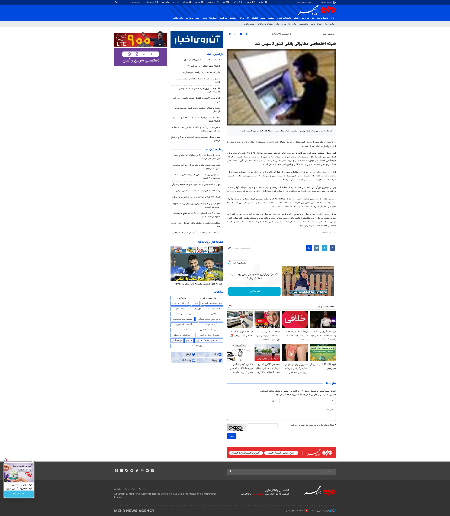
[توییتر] (137, 471)
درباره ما (143, 489)
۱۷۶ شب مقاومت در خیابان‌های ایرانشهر (202, 60)
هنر (312, 18)
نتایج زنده (166, 2)
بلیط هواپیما (181, 330)
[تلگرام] (152, 471)
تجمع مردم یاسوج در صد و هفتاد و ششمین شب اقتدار (198, 80)
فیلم (197, 18)
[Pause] (285, 293)
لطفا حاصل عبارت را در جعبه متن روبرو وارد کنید (313, 425)
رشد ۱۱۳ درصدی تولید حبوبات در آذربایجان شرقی (198, 191)
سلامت (271, 18)
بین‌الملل (223, 18)
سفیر (196, 303)
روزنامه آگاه (197, 345)
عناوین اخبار (329, 24)
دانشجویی (304, 24)
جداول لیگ (150, 2)
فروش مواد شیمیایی (182, 319)
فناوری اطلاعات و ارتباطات (268, 24)
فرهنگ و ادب (322, 18)
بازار (248, 18)
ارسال (231, 436)
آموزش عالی (316, 24)
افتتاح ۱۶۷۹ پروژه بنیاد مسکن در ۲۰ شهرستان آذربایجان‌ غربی (199, 90)
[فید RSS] (126, 471)
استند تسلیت (180, 308)
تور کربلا (197, 308)
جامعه (263, 18)
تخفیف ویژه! (19, 494)
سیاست (232, 18)
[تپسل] (230, 263)
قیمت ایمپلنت (211, 324)
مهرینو (189, 340)
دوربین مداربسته (184, 314)
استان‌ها (213, 18)
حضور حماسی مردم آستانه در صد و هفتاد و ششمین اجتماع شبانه (196, 119)
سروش (249, 2)
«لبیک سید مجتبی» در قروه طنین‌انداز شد (201, 72)
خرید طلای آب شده (180, 303)
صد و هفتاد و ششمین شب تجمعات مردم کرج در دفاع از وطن (195, 139)
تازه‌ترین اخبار (215, 54)
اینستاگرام (211, 2)
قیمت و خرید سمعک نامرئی (208, 340)
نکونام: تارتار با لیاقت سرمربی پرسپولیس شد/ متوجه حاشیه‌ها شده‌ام (196, 205)
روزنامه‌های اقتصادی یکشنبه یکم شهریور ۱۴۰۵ (198, 284)
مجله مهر (189, 18)
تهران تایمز (177, 340)
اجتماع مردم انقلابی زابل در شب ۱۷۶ (203, 66)
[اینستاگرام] (142, 471)
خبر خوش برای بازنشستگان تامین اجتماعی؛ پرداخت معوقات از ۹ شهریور (197, 176)
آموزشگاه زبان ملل (182, 335)
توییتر (197, 2)
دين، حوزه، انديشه (301, 18)
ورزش (241, 18)
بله (224, 2)
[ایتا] (116, 471)
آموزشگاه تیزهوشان (208, 330)
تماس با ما (130, 489)
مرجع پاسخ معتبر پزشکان (209, 319)
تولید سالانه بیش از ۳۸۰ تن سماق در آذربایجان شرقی (196, 184)
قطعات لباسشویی (184, 324)
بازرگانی (117, 489)
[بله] (147, 471)
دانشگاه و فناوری (284, 18)
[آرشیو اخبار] (121, 471)
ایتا (174, 2)
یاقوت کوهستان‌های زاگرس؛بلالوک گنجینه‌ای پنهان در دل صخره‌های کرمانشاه (196, 157)
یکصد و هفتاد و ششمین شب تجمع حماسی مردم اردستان (197, 109)
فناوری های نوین (289, 24)
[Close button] (32, 460)
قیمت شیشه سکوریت (212, 303)
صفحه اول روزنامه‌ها (210, 242)
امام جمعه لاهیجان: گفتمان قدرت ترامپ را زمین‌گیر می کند (196, 99)
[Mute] (290, 293)
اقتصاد (255, 18)
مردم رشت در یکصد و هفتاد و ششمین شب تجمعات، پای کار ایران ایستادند (196, 129)
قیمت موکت (214, 308)
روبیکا (185, 2)
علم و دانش (249, 24)
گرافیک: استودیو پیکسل (295, 510)
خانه (333, 18)
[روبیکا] (132, 471)
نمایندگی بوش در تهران (209, 335)
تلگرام (261, 2)
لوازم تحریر (182, 298)
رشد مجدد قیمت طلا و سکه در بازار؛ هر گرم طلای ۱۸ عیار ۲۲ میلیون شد (196, 166)
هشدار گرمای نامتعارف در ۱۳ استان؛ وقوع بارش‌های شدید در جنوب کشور (196, 215)
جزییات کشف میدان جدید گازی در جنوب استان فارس (196, 233)
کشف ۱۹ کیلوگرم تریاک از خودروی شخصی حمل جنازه (196, 197)
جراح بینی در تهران (208, 298)
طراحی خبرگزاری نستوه (320, 510)
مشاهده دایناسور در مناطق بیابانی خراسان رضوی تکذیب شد (195, 224)
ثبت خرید (254, 291)
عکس (204, 18)
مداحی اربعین (211, 314)
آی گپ (236, 2)
